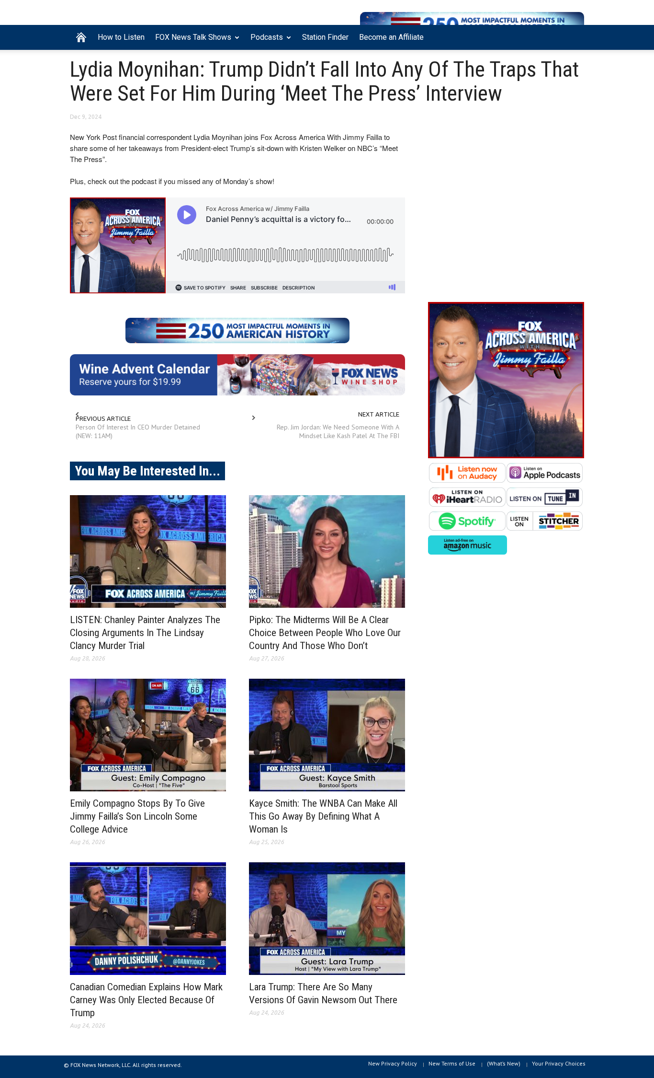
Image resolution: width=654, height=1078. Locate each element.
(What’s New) (503, 1063)
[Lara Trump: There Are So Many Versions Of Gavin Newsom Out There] (327, 918)
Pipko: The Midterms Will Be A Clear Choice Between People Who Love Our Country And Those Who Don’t (325, 632)
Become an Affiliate (391, 37)
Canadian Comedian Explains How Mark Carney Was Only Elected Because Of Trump (146, 1000)
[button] (574, 36)
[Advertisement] (506, 211)
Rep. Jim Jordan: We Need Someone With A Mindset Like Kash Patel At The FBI (338, 431)
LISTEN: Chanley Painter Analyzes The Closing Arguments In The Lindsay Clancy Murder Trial (145, 632)
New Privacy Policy (392, 1063)
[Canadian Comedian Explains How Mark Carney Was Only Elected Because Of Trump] (148, 918)
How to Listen (121, 37)
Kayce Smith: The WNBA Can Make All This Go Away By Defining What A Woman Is (323, 816)
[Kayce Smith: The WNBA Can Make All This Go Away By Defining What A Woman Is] (327, 735)
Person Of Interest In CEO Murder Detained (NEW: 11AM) (138, 431)
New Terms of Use (451, 1063)
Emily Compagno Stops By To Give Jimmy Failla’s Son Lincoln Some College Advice (137, 816)
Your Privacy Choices (559, 1063)
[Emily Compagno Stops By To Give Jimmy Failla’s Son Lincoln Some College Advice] (148, 735)
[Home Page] (81, 37)
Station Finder (325, 37)
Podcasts (264, 41)
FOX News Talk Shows (190, 41)
